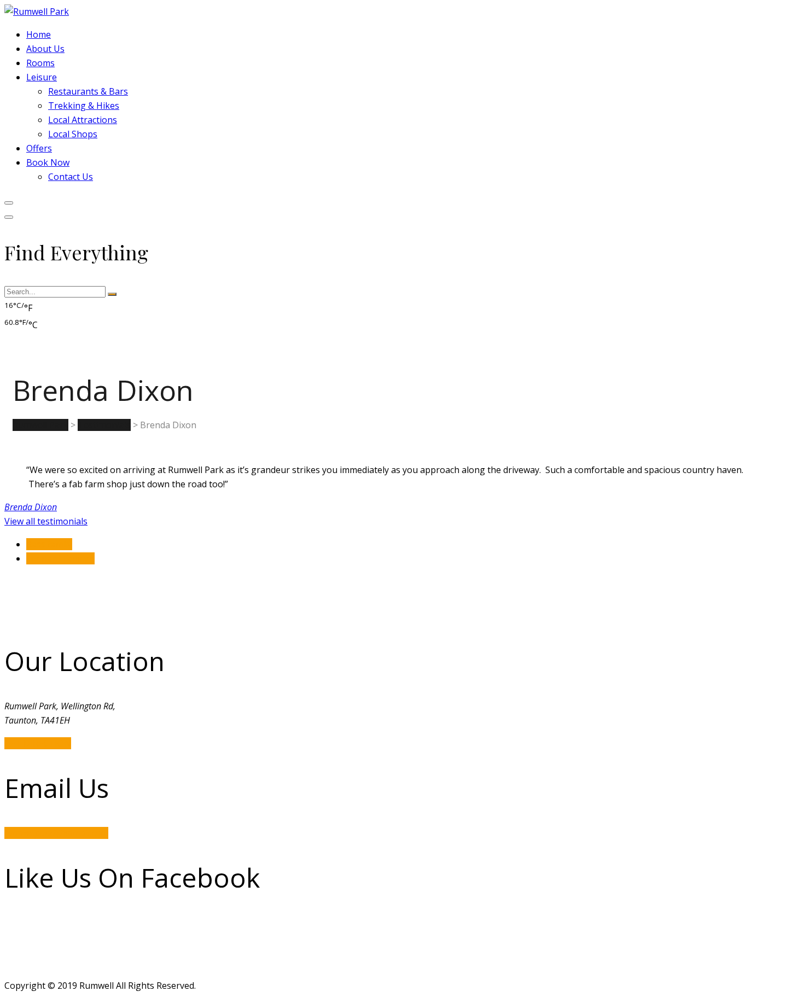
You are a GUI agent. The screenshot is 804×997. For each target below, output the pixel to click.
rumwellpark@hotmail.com (56, 833)
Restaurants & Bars (88, 91)
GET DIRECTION (37, 743)
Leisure (41, 77)
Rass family (49, 544)
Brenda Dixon (30, 507)
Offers (39, 148)
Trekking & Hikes (83, 106)
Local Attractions (82, 120)
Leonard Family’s (60, 558)
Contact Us (70, 177)
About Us (45, 49)
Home (38, 34)
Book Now (47, 162)
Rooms (40, 63)
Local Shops (72, 134)
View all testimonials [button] (46, 521)
